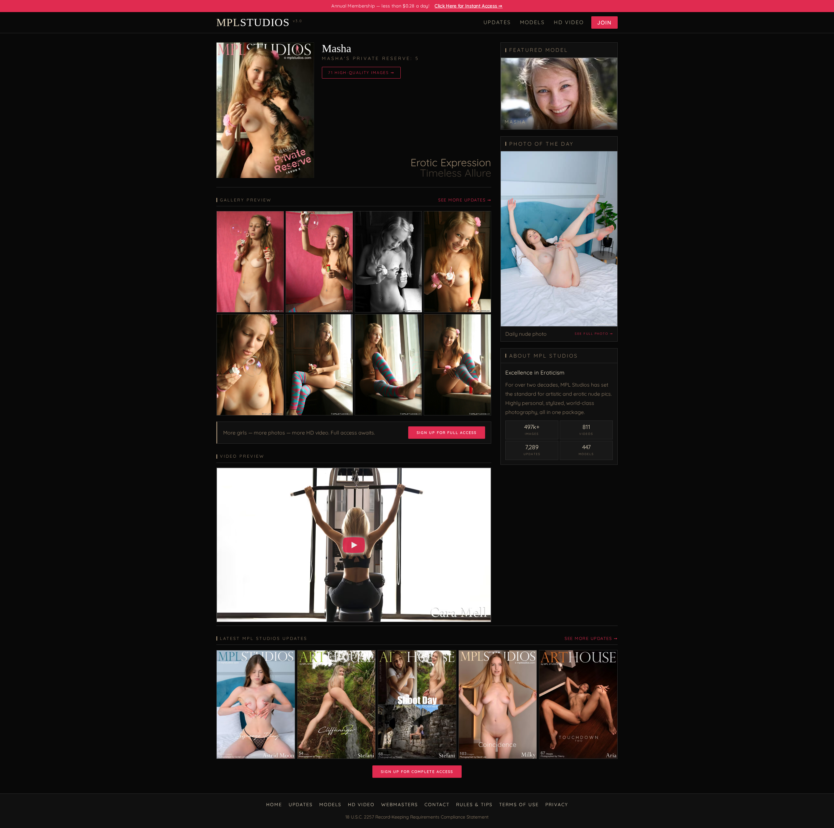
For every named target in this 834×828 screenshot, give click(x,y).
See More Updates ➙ (464, 199)
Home (274, 804)
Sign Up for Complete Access (417, 771)
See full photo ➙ (594, 334)
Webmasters (399, 804)
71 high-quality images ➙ (361, 72)
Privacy (556, 804)
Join (604, 22)
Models (532, 22)
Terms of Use (519, 804)
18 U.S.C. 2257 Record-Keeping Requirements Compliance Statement (417, 817)
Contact (437, 804)
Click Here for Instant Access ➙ (468, 6)
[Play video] (354, 545)
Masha (336, 48)
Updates (497, 22)
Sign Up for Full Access (447, 432)
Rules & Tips (474, 804)
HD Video (569, 22)
